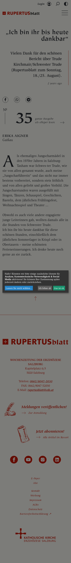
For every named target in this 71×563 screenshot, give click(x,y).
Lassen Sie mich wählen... (19, 288)
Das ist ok (59, 288)
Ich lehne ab (45, 288)
